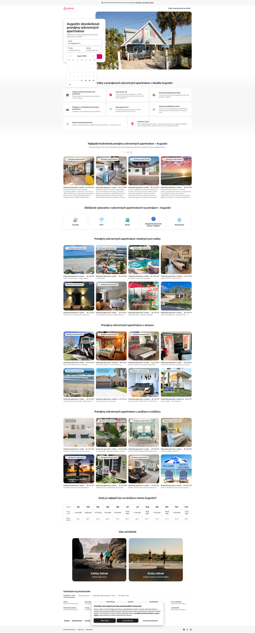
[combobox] (84, 43)
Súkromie (81, 629)
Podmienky (89, 629)
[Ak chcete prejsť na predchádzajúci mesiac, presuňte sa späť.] (70, 56)
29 (89, 80)
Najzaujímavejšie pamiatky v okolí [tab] (104, 595)
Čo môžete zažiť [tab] (123, 595)
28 (85, 80)
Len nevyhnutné (127, 620)
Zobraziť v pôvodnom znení (144, 3)
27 (81, 80)
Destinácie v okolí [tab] (69, 595)
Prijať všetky (105, 620)
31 (70, 84)
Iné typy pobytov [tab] (84, 595)
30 (93, 80)
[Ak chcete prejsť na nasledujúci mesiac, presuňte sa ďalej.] (93, 56)
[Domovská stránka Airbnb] (68, 8)
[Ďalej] (131, 152)
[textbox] (75, 50)
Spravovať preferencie (150, 620)
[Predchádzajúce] (123, 152)
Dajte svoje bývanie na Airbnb (179, 8)
